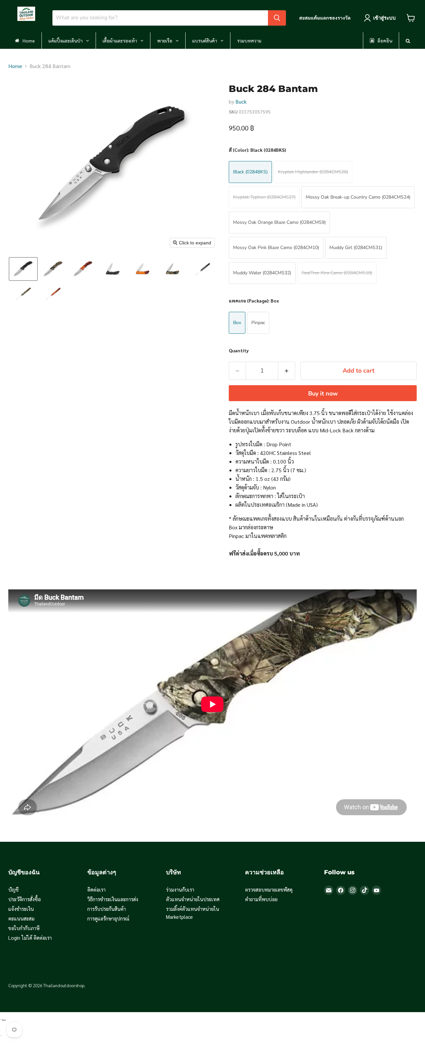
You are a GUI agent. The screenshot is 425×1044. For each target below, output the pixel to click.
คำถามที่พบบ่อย (261, 899)
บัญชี (13, 889)
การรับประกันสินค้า (106, 909)
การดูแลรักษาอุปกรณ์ (108, 918)
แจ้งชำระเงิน (21, 909)
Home (15, 65)
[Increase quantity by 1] (286, 371)
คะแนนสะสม (21, 918)
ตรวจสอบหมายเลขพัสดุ (269, 889)
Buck (241, 101)
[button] (23, 269)
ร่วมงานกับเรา (180, 889)
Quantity (239, 350)
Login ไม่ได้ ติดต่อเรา (30, 937)
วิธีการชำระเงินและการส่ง (112, 899)
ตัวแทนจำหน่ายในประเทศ (192, 899)
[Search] (277, 18)
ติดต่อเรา (96, 889)
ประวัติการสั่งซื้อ (24, 899)
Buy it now (323, 393)
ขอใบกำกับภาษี (24, 928)
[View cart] (410, 18)
